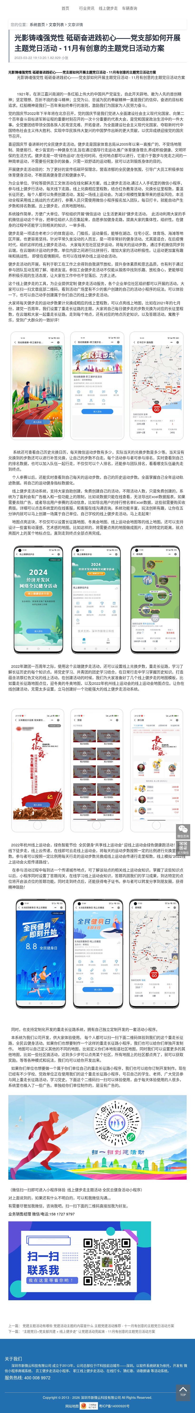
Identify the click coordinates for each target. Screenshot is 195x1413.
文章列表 (56, 24)
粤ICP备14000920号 (114, 1406)
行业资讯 (86, 8)
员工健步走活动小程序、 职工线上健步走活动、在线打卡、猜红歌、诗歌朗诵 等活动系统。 (103, 1370)
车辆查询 (129, 8)
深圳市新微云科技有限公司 (31, 1365)
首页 (65, 8)
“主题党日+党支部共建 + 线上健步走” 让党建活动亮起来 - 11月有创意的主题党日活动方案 (89, 1331)
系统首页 (37, 24)
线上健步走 (108, 8)
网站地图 (72, 1406)
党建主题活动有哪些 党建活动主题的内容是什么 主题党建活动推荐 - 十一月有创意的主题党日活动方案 (98, 1325)
